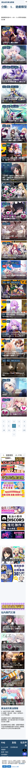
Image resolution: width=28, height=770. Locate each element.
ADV (4, 47)
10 (4, 430)
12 (14, 430)
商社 (8, 47)
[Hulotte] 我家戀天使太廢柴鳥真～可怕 (14, 276)
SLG (4, 28)
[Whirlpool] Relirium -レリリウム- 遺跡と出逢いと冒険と (13, 139)
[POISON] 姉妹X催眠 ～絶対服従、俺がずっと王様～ (13, 159)
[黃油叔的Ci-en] (12, 530)
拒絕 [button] (9, 766)
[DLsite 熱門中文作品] (12, 497)
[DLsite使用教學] (12, 581)
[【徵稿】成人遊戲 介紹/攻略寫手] (12, 538)
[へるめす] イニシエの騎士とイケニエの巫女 (13, 198)
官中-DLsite (15, 282)
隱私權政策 (22, 763)
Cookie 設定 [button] (15, 766)
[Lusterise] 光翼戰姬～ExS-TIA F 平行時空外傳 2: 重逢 (13, 120)
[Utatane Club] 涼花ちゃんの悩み (13, 374)
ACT (4, 204)
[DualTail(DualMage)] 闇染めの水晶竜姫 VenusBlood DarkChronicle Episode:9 (13, 334)
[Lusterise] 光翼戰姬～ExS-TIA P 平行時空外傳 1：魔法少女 (13, 81)
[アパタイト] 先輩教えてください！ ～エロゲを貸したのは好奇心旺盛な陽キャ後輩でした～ (13, 353)
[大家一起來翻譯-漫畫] (12, 488)
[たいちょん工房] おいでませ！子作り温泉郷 (13, 237)
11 (9, 430)
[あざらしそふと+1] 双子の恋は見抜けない (13, 61)
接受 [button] (4, 766)
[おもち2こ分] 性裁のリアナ (12, 414)
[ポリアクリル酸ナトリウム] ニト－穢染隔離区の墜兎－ (13, 218)
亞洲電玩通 (14, 747)
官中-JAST (14, 67)
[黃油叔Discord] (12, 521)
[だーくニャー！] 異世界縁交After (12, 394)
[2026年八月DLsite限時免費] (12, 563)
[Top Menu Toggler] (26, 1)
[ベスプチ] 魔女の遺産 (10, 42)
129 (24, 430)
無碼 (4, 266)
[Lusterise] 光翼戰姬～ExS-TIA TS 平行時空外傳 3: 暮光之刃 (13, 99)
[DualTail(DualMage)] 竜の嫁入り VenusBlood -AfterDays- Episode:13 (14, 314)
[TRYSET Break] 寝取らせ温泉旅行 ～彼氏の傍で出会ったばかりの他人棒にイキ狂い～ (13, 177)
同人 (8, 28)
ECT (4, 282)
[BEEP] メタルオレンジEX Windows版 (11, 296)
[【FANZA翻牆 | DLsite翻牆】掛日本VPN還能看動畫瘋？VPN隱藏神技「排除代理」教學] (12, 472)
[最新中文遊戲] (12, 480)
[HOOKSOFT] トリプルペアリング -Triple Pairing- (13, 257)
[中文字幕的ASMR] (12, 513)
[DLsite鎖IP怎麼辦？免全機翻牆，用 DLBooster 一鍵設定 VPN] (12, 464)
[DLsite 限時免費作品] (12, 610)
